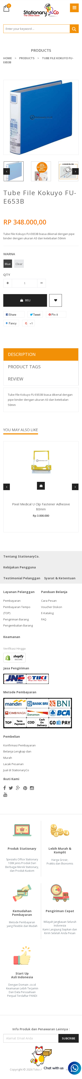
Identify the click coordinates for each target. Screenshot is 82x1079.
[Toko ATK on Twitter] (11, 788)
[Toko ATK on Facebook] (4, 788)
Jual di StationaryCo (16, 770)
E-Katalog (47, 613)
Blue (8, 264)
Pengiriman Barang (16, 619)
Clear (19, 264)
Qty (6, 274)
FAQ (43, 619)
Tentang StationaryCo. (21, 556)
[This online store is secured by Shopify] (14, 657)
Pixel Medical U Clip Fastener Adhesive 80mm (41, 506)
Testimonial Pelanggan (21, 578)
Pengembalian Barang (18, 625)
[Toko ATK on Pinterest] (25, 788)
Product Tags (24, 367)
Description (22, 354)
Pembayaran (12, 601)
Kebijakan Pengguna (19, 567)
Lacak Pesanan (13, 764)
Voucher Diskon (51, 607)
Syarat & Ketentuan (59, 578)
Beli (27, 300)
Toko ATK (39, 1069)
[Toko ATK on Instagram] (32, 788)
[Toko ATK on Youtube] (5, 794)
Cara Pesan (49, 601)
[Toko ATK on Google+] (18, 788)
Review (15, 379)
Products (41, 50)
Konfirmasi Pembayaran (19, 745)
